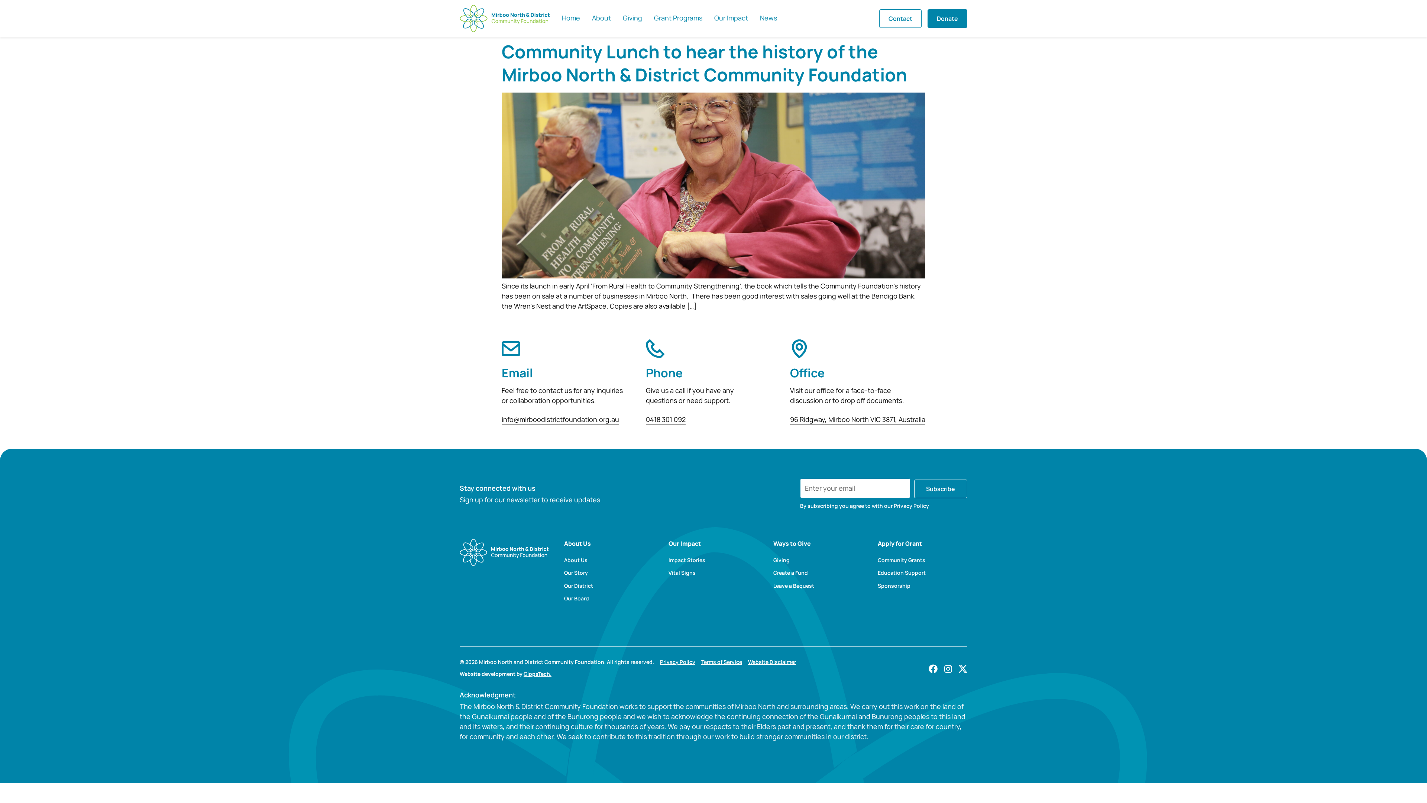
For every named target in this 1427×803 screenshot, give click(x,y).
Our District (578, 586)
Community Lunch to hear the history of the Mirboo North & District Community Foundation (704, 63)
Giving (781, 560)
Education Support (902, 573)
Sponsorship (894, 586)
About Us (576, 560)
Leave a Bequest (793, 586)
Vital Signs (682, 573)
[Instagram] (948, 668)
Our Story (576, 573)
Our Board (576, 598)
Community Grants (901, 560)
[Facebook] (933, 668)
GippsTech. (537, 673)
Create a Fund (790, 573)
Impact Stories (687, 560)
